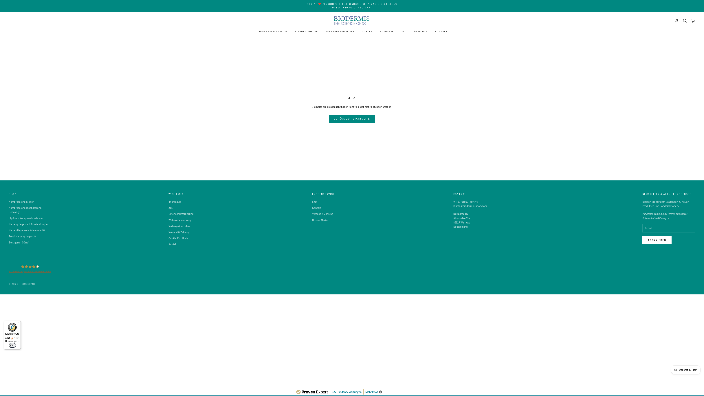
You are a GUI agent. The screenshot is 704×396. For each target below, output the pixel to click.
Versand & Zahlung (179, 232)
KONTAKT (441, 31)
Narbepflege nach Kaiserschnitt (27, 230)
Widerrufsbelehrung (180, 220)
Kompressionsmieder (21, 201)
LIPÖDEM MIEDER (306, 31)
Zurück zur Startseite (352, 118)
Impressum (175, 201)
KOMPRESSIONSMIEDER (272, 31)
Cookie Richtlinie (178, 238)
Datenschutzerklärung (181, 213)
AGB (170, 207)
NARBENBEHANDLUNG (339, 31)
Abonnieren (657, 240)
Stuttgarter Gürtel (19, 242)
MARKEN (367, 31)
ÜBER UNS (421, 31)
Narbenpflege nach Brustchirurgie (28, 224)
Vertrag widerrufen (179, 226)
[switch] (12, 345)
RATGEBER (387, 31)
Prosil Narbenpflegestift (22, 236)
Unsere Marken (320, 220)
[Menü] (18, 323)
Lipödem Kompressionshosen (26, 218)
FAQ (404, 31)
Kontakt (172, 244)
